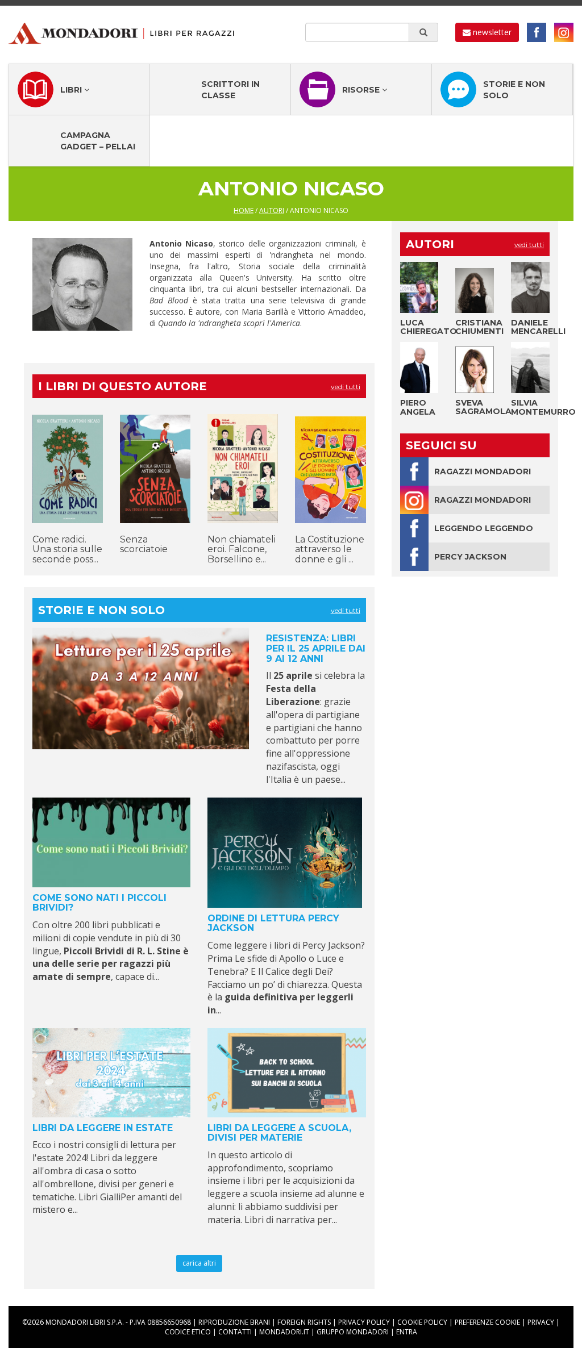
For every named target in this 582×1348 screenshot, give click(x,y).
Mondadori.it (284, 1332)
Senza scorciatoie (144, 544)
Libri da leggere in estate (102, 1127)
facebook (536, 32)
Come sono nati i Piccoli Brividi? (99, 902)
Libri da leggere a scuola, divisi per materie (279, 1132)
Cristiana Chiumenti (479, 327)
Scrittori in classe (230, 90)
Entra (406, 1332)
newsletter (491, 32)
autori (271, 210)
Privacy (540, 1322)
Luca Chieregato (428, 327)
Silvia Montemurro (543, 407)
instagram (563, 32)
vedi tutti (345, 386)
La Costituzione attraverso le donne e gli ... (329, 549)
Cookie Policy (422, 1322)
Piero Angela (417, 407)
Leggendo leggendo (483, 528)
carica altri (199, 1263)
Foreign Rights (304, 1322)
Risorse (362, 90)
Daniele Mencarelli (538, 327)
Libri (72, 90)
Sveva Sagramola (483, 407)
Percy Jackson (470, 557)
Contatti (235, 1332)
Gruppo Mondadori (353, 1332)
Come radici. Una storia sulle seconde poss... (67, 549)
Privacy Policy (364, 1322)
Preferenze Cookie (487, 1322)
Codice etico (188, 1332)
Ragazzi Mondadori (482, 471)
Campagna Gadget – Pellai (97, 141)
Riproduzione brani (234, 1322)
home (243, 210)
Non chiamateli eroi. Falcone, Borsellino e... (241, 549)
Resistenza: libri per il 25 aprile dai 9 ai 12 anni (315, 648)
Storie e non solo (514, 90)
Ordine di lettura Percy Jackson (273, 923)
